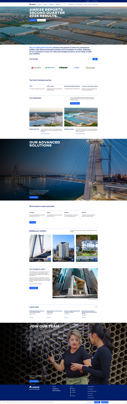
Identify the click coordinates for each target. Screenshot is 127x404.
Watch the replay (41, 20)
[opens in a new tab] (36, 68)
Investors (85, 4)
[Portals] (97, 1)
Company (39, 4)
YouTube (72, 395)
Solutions (45, 4)
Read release (32, 20)
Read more (31, 317)
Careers (89, 4)
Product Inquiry (95, 4)
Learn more (33, 222)
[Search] (93, 1)
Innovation (57, 4)
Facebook (73, 392)
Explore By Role (71, 4)
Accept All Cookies (105, 402)
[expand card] (49, 259)
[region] (63, 402)
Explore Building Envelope (80, 133)
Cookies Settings (90, 402)
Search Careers (35, 381)
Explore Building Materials (45, 133)
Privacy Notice (90, 389)
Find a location (56, 390)
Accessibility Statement (92, 391)
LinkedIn (72, 388)
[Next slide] (96, 59)
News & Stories (79, 4)
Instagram (72, 390)
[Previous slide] (94, 59)
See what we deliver (75, 103)
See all (96, 306)
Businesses (51, 4)
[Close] (125, 402)
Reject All (97, 402)
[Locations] (95, 1)
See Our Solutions (34, 197)
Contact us (55, 389)
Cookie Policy (90, 395)
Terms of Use (90, 393)
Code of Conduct (91, 397)
